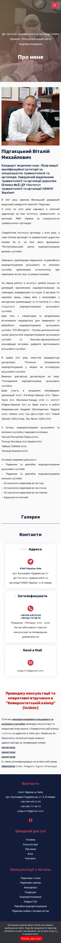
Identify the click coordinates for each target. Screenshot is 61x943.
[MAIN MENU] (54, 5)
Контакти (30, 858)
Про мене (30, 849)
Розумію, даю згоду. (31, 938)
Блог (30, 853)
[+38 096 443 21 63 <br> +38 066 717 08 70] (30, 608)
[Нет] (57, 932)
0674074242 (8, 747)
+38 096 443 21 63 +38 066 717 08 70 (30, 616)
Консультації (30, 844)
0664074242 (8, 752)
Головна (30, 839)
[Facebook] (30, 820)
